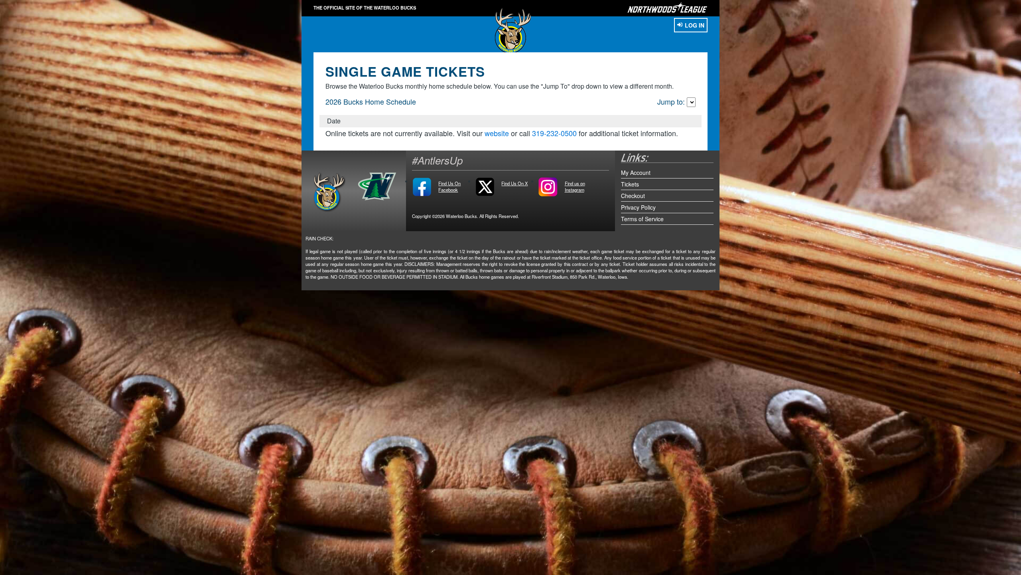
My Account (635, 172)
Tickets (630, 184)
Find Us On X (514, 183)
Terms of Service (642, 219)
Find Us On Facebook (449, 186)
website (497, 133)
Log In (694, 25)
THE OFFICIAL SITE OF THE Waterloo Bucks (364, 7)
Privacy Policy (638, 207)
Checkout (633, 196)
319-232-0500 (554, 133)
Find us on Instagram (575, 186)
